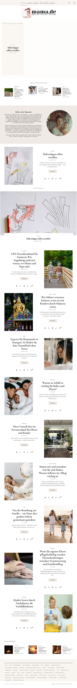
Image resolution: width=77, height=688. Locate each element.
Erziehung (46, 2)
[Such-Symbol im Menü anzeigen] (56, 2)
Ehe (42, 665)
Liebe (41, 2)
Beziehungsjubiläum (17, 665)
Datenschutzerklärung (14, 683)
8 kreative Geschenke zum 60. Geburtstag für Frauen (67, 649)
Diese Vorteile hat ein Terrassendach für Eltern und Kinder (24, 430)
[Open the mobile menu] (74, 2)
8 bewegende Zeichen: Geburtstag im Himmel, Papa (42, 649)
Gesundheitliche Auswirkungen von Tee (33, 667)
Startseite (23, 2)
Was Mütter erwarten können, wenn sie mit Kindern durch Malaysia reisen (52, 301)
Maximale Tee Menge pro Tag (49, 670)
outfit (19, 672)
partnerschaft (29, 672)
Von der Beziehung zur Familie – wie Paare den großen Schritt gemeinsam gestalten (24, 515)
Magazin (29, 2)
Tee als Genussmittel (61, 675)
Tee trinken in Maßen (53, 677)
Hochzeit (44, 667)
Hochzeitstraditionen (60, 667)
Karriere (52, 2)
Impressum (7, 683)
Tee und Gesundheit (62, 677)
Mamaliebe (33, 670)
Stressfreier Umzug (52, 675)
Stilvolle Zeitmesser (43, 675)
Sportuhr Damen (20, 675)
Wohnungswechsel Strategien (19, 680)
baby (6, 665)
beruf (11, 665)
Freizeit (50, 294)
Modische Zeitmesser (65, 670)
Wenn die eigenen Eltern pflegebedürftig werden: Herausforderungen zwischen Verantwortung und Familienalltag (52, 558)
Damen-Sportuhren (35, 665)
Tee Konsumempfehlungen (42, 677)
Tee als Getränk (8, 677)
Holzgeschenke (8, 670)
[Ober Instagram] (69, 3)
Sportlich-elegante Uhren (60, 672)
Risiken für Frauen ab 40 (38, 672)
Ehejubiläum (47, 665)
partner (23, 672)
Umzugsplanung (8, 680)
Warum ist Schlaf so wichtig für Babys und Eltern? (43, 90)
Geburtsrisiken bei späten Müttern (12, 667)
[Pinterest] (52, 179)
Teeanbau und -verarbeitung (18, 677)
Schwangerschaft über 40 (49, 672)
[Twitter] (49, 179)
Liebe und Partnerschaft (24, 670)
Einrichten (24, 423)
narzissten (13, 672)
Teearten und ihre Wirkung (30, 677)
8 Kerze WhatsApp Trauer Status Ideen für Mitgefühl (19, 649)
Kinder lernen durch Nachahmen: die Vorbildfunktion (24, 603)
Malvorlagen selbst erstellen (53, 155)
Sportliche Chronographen (10, 675)
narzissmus (7, 672)
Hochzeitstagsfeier (51, 667)
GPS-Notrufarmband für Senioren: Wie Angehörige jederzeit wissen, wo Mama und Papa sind (19, 92)
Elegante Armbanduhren (56, 665)
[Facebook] (45, 179)
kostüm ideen (15, 670)
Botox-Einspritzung (26, 665)
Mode (63, 86)
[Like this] (60, 179)
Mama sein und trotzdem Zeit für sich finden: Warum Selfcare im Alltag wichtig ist (52, 471)
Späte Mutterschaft (34, 675)
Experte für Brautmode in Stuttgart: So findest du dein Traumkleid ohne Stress (67, 91)
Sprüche (26, 675)
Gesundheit (36, 2)
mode (58, 670)
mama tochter (39, 670)
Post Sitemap (21, 683)
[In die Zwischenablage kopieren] (56, 179)
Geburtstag (22, 667)
